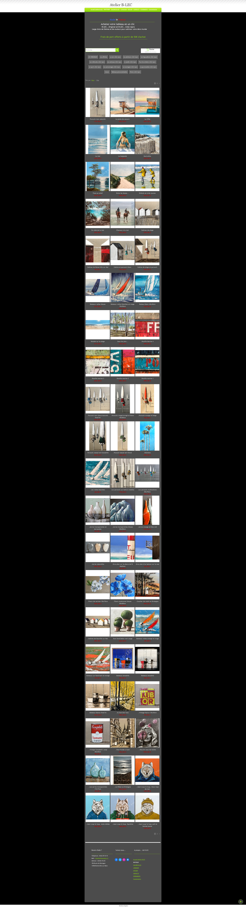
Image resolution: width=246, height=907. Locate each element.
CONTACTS (136, 9)
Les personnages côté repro (111, 67)
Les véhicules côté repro (97, 62)
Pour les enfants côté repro (147, 62)
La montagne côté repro (130, 67)
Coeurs (107, 72)
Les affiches (103, 57)
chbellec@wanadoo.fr (101, 858)
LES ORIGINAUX (92, 57)
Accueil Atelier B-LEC (97, 9)
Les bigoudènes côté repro (149, 57)
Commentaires (153, 9)
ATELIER (130, 9)
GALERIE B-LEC (115, 9)
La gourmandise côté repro (148, 67)
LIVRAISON (124, 9)
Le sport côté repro (95, 67)
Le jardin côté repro (130, 62)
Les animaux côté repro (114, 62)
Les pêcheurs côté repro (130, 57)
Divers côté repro (135, 72)
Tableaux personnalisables (119, 72)
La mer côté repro (115, 57)
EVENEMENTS (144, 9)
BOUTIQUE (107, 9)
